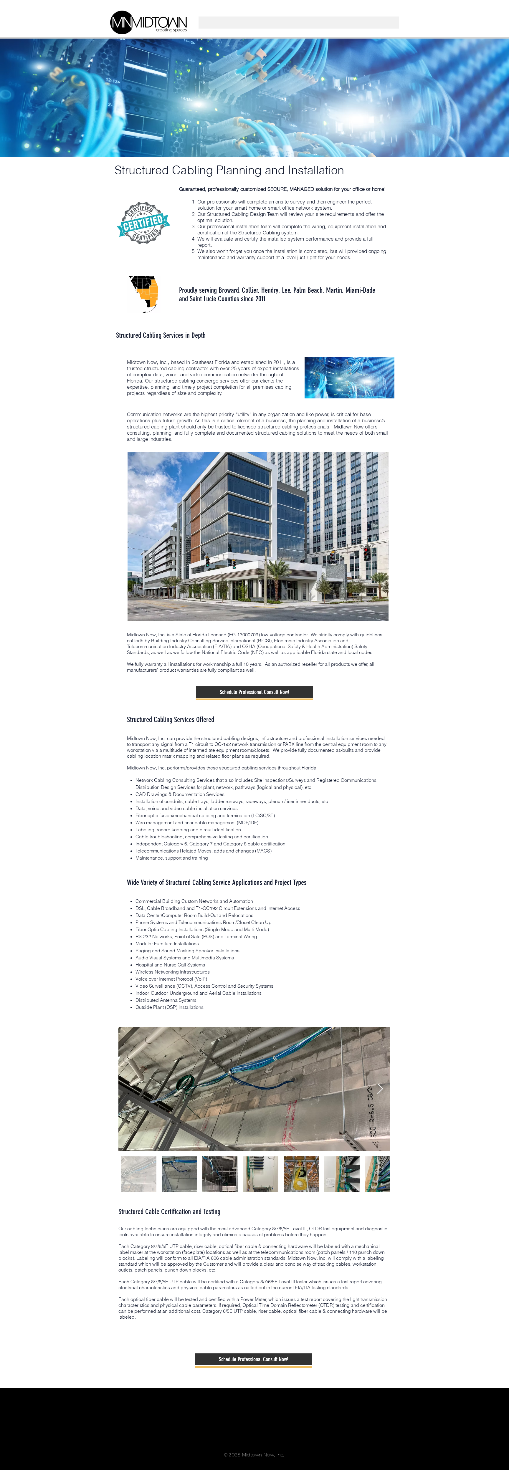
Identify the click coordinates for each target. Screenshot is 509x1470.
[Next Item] (380, 1089)
